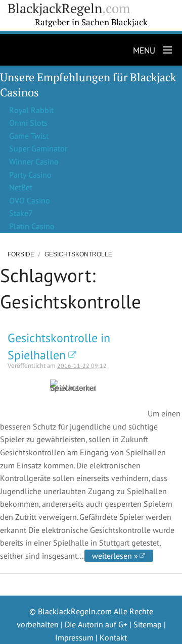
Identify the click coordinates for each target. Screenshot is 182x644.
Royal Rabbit (31, 110)
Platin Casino (32, 226)
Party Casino (30, 175)
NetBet (20, 187)
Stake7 (21, 213)
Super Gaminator (38, 148)
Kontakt (113, 637)
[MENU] (165, 50)
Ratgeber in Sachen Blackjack (91, 22)
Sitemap (147, 624)
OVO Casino (29, 200)
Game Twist (29, 136)
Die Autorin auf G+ (96, 624)
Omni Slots (28, 123)
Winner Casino (34, 161)
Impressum (74, 637)
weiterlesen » (115, 556)
